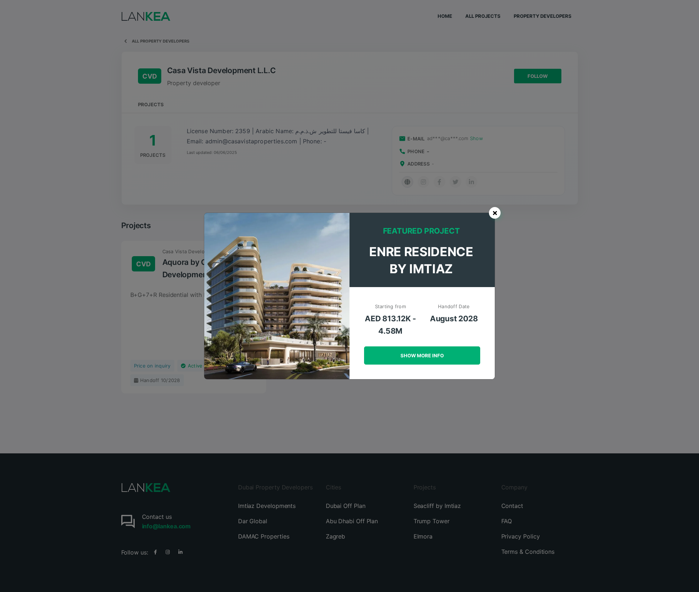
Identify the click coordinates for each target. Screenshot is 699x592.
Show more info (422, 355)
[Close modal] (495, 213)
